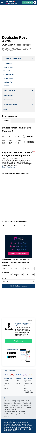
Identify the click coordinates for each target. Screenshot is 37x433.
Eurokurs (28, 407)
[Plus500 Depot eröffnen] (10, 3)
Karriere (6, 383)
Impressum (27, 381)
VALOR (4, 45)
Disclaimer (27, 386)
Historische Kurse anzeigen (18, 286)
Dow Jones (17, 403)
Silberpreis (7, 409)
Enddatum (5, 272)
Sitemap (6, 388)
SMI (21, 405)
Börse (4, 278)
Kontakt (6, 381)
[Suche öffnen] (34, 2)
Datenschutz (28, 383)
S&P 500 (15, 405)
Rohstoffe (22, 412)
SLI (18, 401)
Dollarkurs (20, 407)
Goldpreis (27, 405)
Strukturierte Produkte (10, 412)
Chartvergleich (9, 74)
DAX (27, 401)
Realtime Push (8, 82)
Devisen (12, 407)
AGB (25, 388)
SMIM (22, 401)
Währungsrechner (16, 414)
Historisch (7, 86)
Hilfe (17, 381)
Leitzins (6, 416)
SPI (13, 401)
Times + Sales (8, 71)
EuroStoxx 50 (8, 403)
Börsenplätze (8, 78)
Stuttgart (6, 120)
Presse (6, 386)
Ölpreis (26, 414)
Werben (18, 383)
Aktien (6, 407)
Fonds (14, 409)
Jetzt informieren (8, 167)
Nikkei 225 (7, 405)
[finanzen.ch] (11, 1)
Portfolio (6, 414)
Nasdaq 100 (27, 403)
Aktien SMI (7, 401)
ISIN (18, 45)
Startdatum (6, 265)
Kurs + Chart (8, 63)
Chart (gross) (8, 67)
